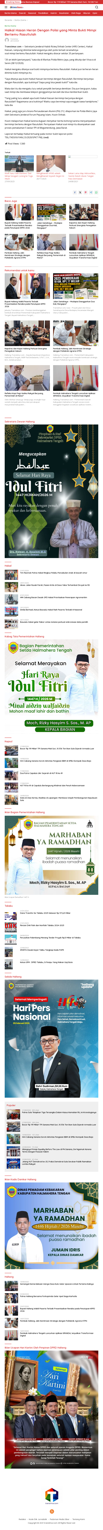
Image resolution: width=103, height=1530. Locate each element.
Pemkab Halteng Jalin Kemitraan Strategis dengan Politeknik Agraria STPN (17, 255)
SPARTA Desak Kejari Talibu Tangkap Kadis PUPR (42, 950)
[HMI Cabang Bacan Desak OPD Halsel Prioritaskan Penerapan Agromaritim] (11, 599)
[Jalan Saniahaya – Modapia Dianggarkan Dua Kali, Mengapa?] (51, 212)
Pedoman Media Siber (59, 1519)
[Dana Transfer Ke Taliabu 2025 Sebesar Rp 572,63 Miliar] (11, 915)
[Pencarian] (96, 7)
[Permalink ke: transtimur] (7, 40)
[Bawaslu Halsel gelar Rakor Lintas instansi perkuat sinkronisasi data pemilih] (11, 624)
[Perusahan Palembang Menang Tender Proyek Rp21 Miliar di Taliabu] (11, 940)
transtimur (14, 39)
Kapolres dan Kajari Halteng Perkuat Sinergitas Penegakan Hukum (82, 225)
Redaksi (22, 1519)
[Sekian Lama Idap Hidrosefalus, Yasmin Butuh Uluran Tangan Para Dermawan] (82, 163)
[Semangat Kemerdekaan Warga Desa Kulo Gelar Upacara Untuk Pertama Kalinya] (11, 1286)
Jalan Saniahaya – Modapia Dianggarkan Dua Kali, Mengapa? (49, 225)
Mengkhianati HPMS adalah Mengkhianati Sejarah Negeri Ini (50, 174)
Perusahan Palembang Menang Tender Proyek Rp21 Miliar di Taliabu (50, 937)
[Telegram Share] (91, 192)
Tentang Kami (78, 1519)
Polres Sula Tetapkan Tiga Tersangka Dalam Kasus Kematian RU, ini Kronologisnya (59, 1112)
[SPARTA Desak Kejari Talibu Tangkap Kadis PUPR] (9, 952)
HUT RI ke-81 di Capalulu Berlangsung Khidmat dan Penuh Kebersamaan (52, 785)
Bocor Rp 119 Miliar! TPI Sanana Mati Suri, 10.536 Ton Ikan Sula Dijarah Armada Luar (57, 748)
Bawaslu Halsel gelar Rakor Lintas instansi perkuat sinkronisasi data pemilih (54, 622)
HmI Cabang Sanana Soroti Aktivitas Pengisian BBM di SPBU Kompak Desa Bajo (55, 761)
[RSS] (52, 1511)
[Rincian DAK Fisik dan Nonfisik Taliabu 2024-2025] (11, 927)
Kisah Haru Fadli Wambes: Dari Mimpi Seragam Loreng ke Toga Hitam (19, 176)
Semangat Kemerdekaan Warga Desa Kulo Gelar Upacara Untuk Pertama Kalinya (57, 1284)
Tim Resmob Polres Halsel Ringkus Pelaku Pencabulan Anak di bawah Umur (53, 573)
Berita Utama (10, 26)
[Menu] (6, 7)
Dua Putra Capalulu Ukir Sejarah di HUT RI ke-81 (41, 773)
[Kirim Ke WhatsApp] (96, 192)
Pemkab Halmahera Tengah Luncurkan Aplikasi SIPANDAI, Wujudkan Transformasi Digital (83, 255)
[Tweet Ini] (80, 192)
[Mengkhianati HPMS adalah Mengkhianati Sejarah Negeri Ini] (51, 163)
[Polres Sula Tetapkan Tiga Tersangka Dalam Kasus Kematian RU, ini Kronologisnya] (13, 1114)
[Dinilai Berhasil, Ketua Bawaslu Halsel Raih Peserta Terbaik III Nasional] (11, 612)
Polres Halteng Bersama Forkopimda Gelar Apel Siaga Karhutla (48, 1296)
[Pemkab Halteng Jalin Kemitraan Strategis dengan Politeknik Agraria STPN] (19, 242)
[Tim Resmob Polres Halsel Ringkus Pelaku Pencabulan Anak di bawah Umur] (11, 575)
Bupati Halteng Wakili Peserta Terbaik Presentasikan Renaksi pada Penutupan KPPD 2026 (18, 225)
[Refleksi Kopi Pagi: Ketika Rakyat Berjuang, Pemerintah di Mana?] (51, 242)
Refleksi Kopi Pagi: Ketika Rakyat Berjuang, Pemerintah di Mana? (51, 255)
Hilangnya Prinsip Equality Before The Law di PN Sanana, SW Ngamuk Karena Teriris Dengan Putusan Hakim (56, 1150)
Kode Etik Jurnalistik (38, 1519)
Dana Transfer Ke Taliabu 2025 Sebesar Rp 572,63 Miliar (45, 913)
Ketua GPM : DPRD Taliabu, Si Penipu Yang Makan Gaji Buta (46, 962)
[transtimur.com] (22, 7)
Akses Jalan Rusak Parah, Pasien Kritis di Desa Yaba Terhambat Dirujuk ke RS (55, 585)
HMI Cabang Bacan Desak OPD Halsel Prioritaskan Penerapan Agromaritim (53, 597)
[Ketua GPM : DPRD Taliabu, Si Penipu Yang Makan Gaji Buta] (9, 964)
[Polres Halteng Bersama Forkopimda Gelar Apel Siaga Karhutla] (11, 1298)
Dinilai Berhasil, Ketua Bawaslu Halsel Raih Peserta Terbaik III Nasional (51, 610)
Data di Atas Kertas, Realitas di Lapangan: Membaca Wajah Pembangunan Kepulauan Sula (58, 799)
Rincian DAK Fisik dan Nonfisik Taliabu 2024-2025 (42, 925)
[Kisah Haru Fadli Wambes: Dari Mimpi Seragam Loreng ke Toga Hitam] (19, 163)
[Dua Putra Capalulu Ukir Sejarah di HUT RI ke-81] (11, 775)
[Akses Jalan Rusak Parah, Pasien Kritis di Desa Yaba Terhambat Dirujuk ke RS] (11, 587)
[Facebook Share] (75, 192)
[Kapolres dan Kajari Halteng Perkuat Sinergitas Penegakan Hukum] (83, 212)
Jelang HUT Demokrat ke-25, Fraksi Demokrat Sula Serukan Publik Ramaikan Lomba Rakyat (56, 1162)
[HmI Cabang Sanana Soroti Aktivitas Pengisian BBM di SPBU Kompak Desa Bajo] (11, 763)
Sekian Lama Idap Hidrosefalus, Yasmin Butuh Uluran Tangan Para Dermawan (82, 176)
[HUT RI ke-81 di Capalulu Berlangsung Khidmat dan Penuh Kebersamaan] (11, 787)
